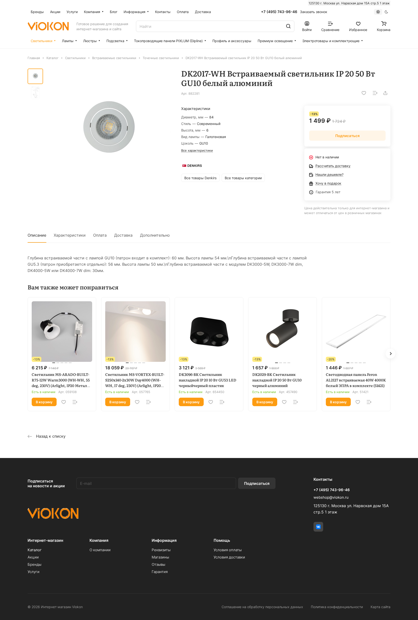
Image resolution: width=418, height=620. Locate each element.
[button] (390, 353)
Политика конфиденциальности (337, 607)
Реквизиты (161, 550)
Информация (164, 540)
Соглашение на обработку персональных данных (262, 607)
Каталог (35, 550)
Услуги (33, 571)
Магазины (160, 557)
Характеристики (70, 235)
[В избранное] (364, 93)
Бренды (34, 564)
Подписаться (256, 483)
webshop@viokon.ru (331, 497)
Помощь (222, 540)
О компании (100, 550)
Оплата (100, 235)
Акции (33, 557)
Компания (99, 540)
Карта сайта (380, 607)
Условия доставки (229, 557)
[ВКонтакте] (318, 527)
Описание (37, 235)
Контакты (323, 479)
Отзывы (158, 564)
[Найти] (288, 26)
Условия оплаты (228, 550)
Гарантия (160, 571)
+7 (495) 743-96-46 (279, 12)
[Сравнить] (375, 93)
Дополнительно (155, 235)
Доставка (123, 235)
